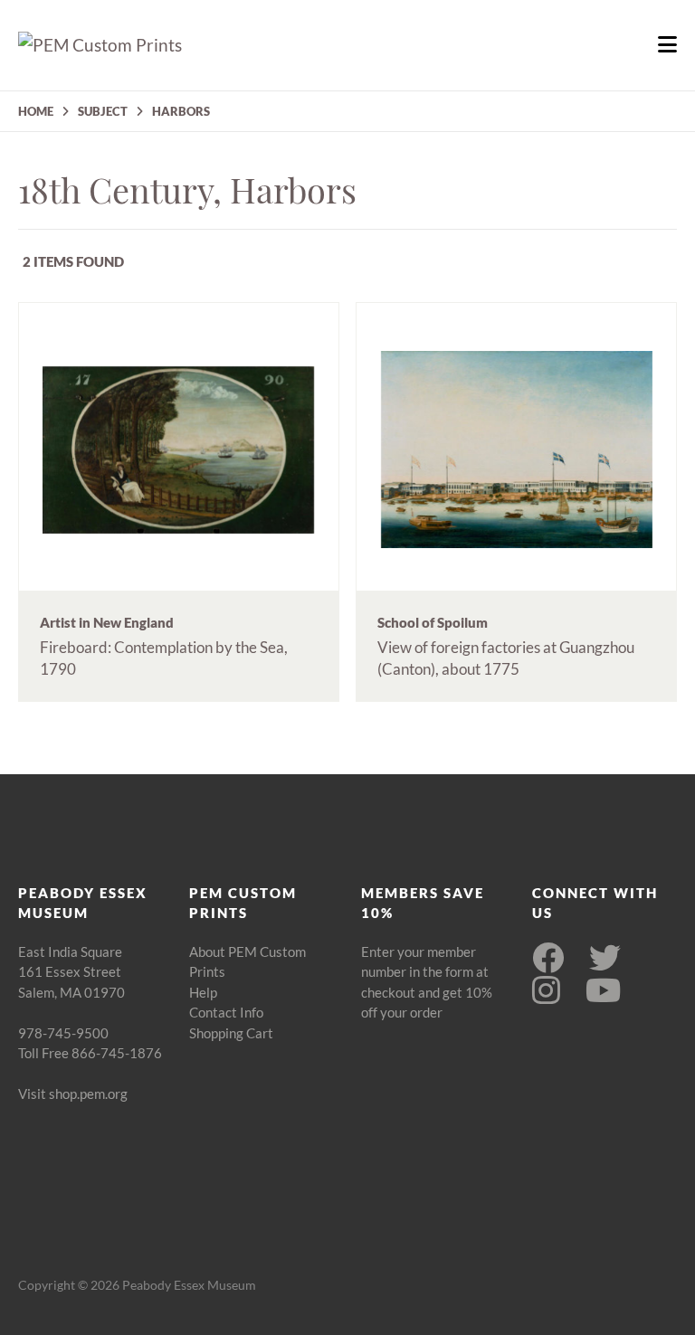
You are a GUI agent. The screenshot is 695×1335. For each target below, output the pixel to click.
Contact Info (226, 1012)
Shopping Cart (231, 1033)
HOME (35, 111)
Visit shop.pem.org (73, 1093)
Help (203, 992)
